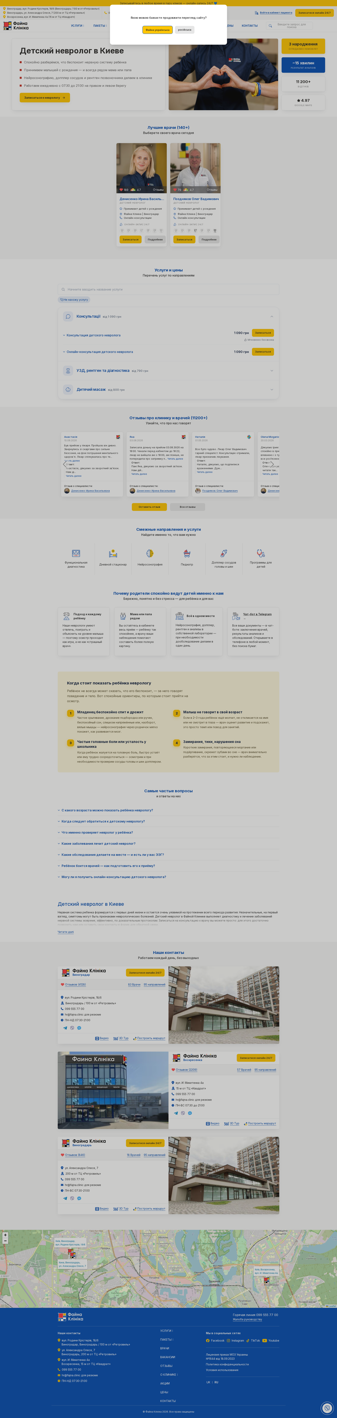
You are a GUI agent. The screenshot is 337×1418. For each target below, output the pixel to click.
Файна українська (157, 29)
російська (184, 29)
